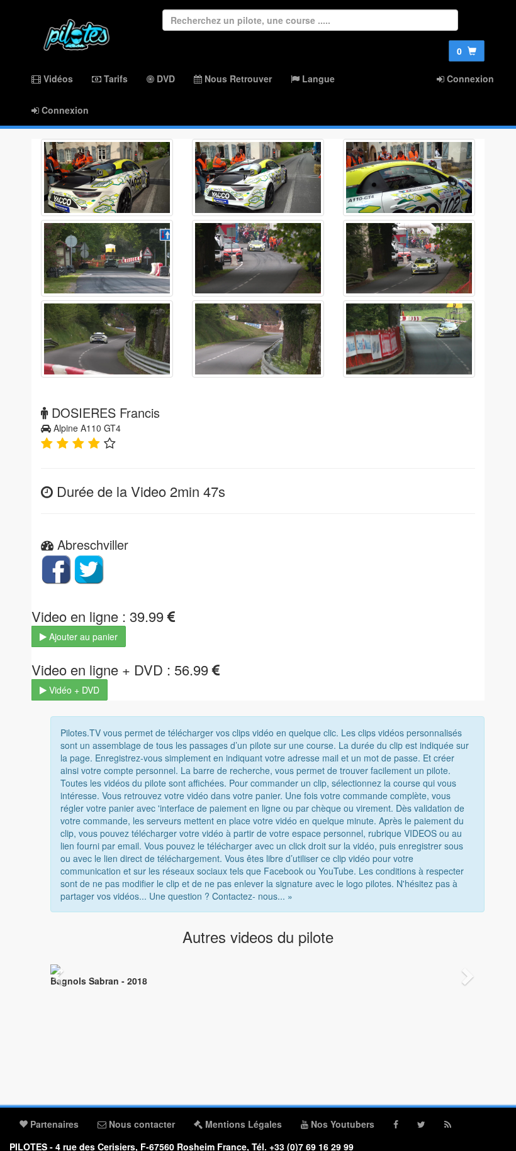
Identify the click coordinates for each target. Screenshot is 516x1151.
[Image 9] (409, 339)
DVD (164, 78)
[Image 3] (409, 177)
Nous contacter (140, 1124)
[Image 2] (258, 177)
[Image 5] (258, 258)
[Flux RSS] (448, 1124)
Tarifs (114, 78)
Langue (317, 78)
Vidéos (57, 78)
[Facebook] (396, 1124)
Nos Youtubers (341, 1124)
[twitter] (421, 1124)
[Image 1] (107, 177)
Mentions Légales (242, 1124)
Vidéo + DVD (73, 690)
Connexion (469, 78)
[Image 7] (107, 339)
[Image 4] (107, 258)
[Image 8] (258, 339)
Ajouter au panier (82, 636)
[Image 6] (409, 258)
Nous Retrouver (237, 78)
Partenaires (53, 1124)
